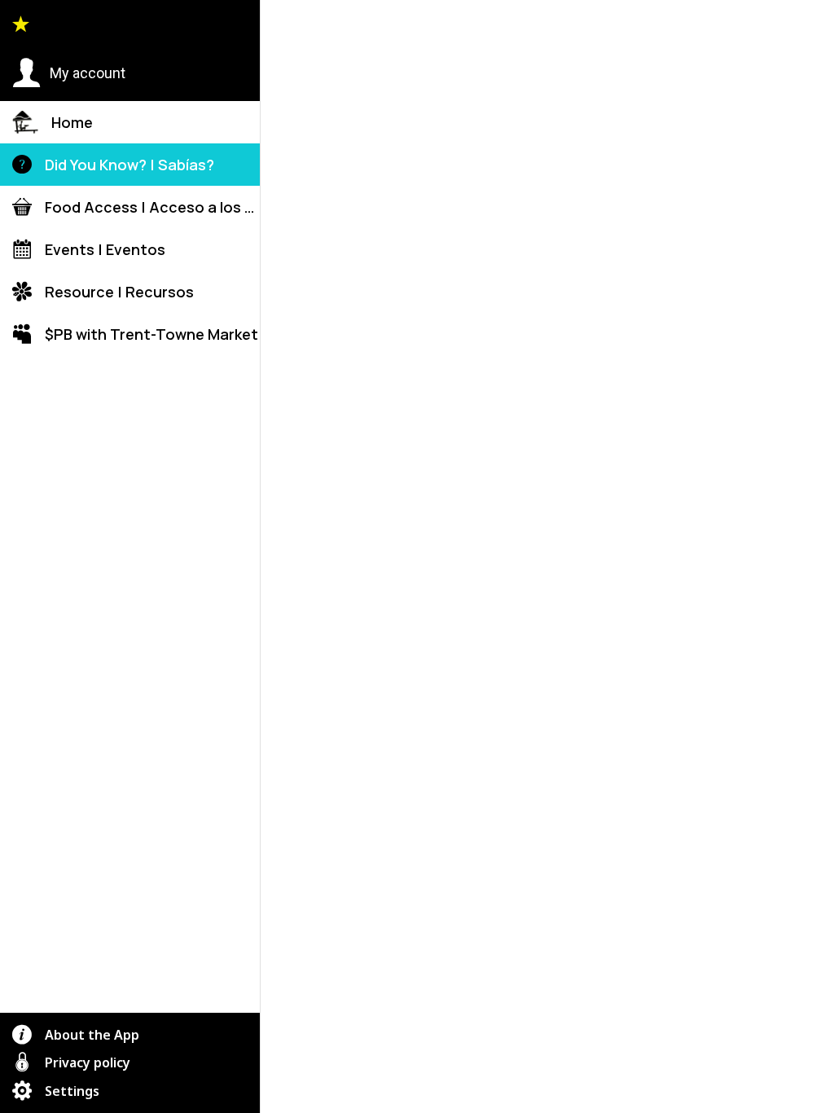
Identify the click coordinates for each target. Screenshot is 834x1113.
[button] (68, 73)
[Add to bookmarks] (746, 250)
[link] (580, 1016)
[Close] (286, 26)
